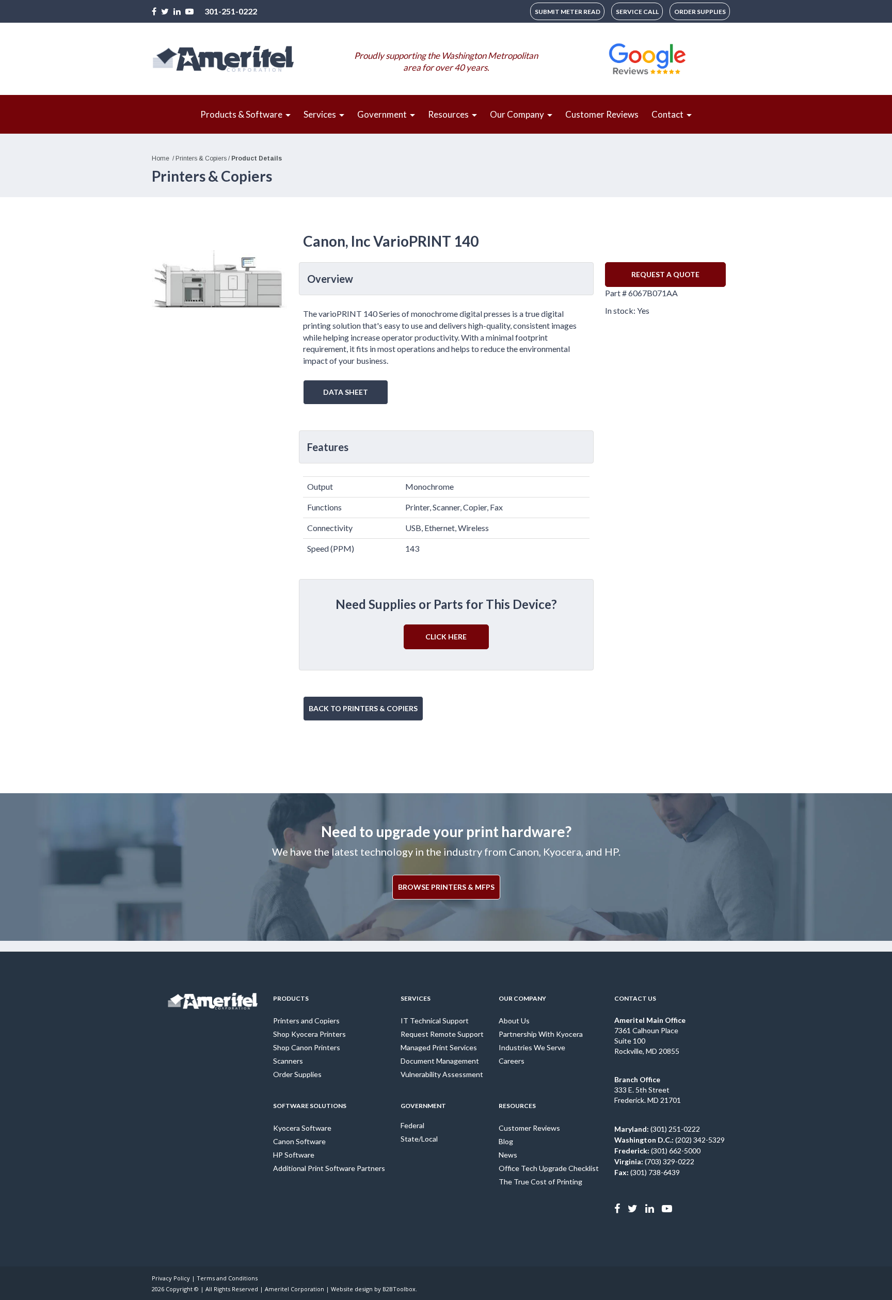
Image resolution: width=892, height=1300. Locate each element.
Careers (511, 1060)
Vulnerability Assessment (442, 1074)
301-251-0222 (230, 11)
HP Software (293, 1154)
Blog (506, 1141)
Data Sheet (345, 392)
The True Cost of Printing (540, 1181)
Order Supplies (297, 1074)
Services (416, 998)
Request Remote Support (442, 1034)
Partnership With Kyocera (541, 1034)
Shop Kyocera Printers (309, 1034)
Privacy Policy (171, 1278)
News (508, 1154)
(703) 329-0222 (654, 1161)
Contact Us (635, 998)
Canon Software (299, 1141)
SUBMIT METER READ (567, 11)
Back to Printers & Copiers (363, 708)
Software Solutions (309, 1106)
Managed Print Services (439, 1047)
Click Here (446, 636)
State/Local (419, 1138)
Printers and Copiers (306, 1020)
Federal (412, 1125)
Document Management (440, 1060)
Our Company (522, 998)
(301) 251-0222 (657, 1129)
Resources (517, 1106)
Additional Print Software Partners (329, 1168)
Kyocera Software (302, 1128)
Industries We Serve (532, 1047)
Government (423, 1106)
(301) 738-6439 (647, 1172)
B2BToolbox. (400, 1289)
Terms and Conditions (227, 1278)
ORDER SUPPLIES (700, 11)
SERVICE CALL (637, 11)
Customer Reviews (529, 1128)
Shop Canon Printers (306, 1047)
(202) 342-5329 (669, 1139)
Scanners (288, 1060)
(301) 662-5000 (657, 1150)
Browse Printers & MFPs (446, 886)
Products (291, 998)
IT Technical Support (435, 1020)
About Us (514, 1020)
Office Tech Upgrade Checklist (549, 1168)
